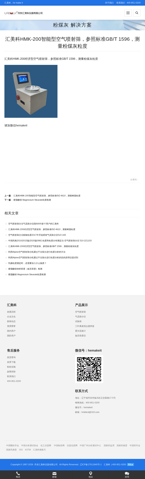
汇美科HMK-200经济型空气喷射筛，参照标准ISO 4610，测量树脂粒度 (41, 229)
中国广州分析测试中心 (90, 445)
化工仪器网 (45, 445)
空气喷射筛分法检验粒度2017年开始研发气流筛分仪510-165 (37, 235)
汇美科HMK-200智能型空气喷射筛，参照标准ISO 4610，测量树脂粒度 (46, 195)
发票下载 (11, 362)
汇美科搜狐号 (39, 450)
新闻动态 (11, 321)
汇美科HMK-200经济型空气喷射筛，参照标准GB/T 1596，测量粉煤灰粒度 (43, 246)
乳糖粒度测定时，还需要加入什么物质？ (27, 263)
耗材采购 (11, 367)
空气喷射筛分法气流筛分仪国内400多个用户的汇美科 (33, 223)
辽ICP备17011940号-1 (91, 464)
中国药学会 (135, 445)
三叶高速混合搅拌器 (84, 326)
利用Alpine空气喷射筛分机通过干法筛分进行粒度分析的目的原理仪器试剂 (43, 257)
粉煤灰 (61, 25)
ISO (21, 450)
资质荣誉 (11, 326)
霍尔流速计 (80, 331)
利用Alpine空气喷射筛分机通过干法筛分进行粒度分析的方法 (36, 252)
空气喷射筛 (80, 312)
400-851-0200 (14, 381)
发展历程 (11, 312)
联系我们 (121, 3)
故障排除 (11, 371)
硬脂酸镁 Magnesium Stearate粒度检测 (32, 200)
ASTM (28, 450)
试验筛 (78, 321)
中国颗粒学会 (12, 445)
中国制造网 (59, 445)
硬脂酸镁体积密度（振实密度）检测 (25, 269)
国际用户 (11, 335)
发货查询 (11, 357)
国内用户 (11, 331)
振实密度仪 (80, 335)
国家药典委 (122, 445)
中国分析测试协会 (29, 445)
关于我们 (109, 3)
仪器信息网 (72, 445)
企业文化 (11, 316)
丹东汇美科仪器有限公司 (46, 464)
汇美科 (107, 464)
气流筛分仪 (80, 316)
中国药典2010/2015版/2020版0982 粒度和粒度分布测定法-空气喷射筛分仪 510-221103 (50, 240)
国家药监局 (109, 445)
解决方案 (81, 25)
